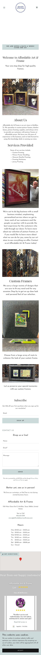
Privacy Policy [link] (34, 478)
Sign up (20, 420)
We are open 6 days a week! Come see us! (20, 47)
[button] (5, 7)
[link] (20, 7)
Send (20, 472)
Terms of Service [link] (20, 480)
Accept (20, 650)
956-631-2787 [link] (20, 516)
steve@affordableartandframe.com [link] (20, 518)
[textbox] (20, 413)
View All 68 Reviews (20, 593)
